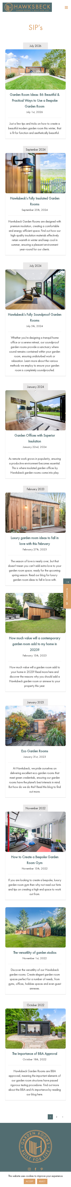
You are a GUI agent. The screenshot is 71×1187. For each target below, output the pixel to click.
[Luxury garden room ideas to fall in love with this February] (35, 513)
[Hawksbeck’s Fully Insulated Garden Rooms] (35, 173)
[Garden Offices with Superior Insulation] (35, 410)
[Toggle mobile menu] (66, 7)
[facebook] (35, 1169)
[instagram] (29, 1169)
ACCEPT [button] (29, 1181)
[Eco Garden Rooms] (35, 726)
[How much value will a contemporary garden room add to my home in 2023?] (35, 613)
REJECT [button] (42, 1181)
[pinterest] (41, 1169)
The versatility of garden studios (34, 952)
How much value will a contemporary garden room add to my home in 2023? (34, 644)
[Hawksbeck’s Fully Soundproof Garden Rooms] (35, 289)
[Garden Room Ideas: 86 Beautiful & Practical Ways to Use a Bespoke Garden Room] (35, 69)
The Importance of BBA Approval (34, 1053)
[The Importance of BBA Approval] (35, 1029)
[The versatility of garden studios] (35, 927)
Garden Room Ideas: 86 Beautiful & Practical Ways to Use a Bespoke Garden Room (34, 100)
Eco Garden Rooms (34, 751)
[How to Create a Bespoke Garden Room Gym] (35, 832)
